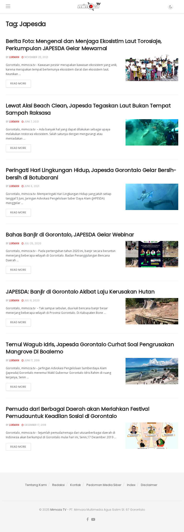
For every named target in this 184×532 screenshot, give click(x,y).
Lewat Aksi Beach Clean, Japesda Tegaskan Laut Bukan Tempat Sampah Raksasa (88, 109)
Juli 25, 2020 (32, 243)
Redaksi (58, 485)
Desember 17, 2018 (35, 425)
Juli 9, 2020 (32, 300)
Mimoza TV (58, 510)
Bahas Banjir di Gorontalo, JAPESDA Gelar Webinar (70, 234)
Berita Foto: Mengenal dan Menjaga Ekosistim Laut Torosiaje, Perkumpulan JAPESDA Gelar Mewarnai (83, 44)
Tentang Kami (36, 485)
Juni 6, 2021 (31, 186)
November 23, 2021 (36, 57)
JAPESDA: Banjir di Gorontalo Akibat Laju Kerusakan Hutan (80, 291)
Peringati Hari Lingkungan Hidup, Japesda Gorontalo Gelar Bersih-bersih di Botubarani (91, 173)
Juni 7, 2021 (31, 121)
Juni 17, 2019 (32, 360)
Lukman (14, 57)
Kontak (75, 485)
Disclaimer (149, 485)
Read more (18, 83)
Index (131, 485)
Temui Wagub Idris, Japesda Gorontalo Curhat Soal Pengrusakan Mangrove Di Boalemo (90, 348)
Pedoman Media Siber (103, 485)
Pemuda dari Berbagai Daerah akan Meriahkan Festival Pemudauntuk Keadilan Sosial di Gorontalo (78, 412)
